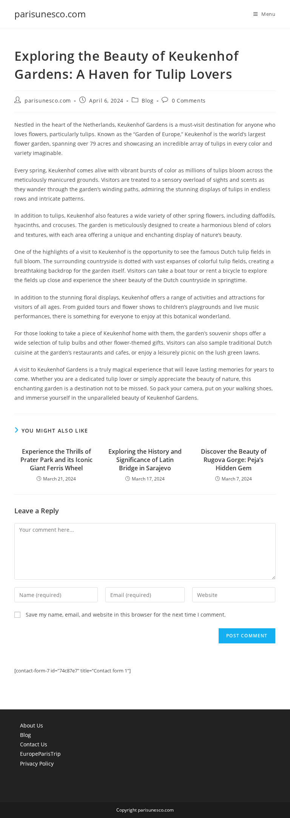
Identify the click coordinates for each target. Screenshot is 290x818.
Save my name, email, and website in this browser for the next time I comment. (126, 614)
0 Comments (189, 100)
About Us (31, 725)
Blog (147, 100)
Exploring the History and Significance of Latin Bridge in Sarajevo (145, 460)
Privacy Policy (37, 763)
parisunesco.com (50, 14)
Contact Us (33, 744)
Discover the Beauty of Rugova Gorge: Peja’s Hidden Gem (234, 460)
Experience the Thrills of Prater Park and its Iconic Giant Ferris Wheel (56, 460)
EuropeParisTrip (40, 753)
